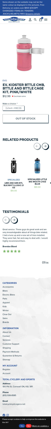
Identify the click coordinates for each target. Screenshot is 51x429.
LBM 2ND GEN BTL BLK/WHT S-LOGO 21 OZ (14, 185)
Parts (5, 298)
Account (6, 373)
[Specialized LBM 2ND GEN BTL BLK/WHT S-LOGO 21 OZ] (14, 166)
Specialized (14, 179)
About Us (7, 332)
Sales (5, 318)
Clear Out (7, 314)
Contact (6, 336)
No (28, 425)
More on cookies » (40, 425)
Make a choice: (10, 103)
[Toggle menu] (45, 19)
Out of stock (25, 118)
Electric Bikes (9, 294)
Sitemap (6, 359)
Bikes (5, 290)
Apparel (6, 302)
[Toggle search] (35, 19)
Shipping (7, 347)
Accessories (8, 286)
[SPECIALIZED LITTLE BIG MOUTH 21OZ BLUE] (37, 166)
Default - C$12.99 (13, 108)
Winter (6, 310)
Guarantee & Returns (12, 355)
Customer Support (11, 343)
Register (6, 369)
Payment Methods (11, 351)
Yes (22, 425)
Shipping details (32, 13)
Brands (6, 322)
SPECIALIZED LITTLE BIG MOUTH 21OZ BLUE (37, 181)
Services (6, 339)
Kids (5, 306)
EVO (5, 80)
